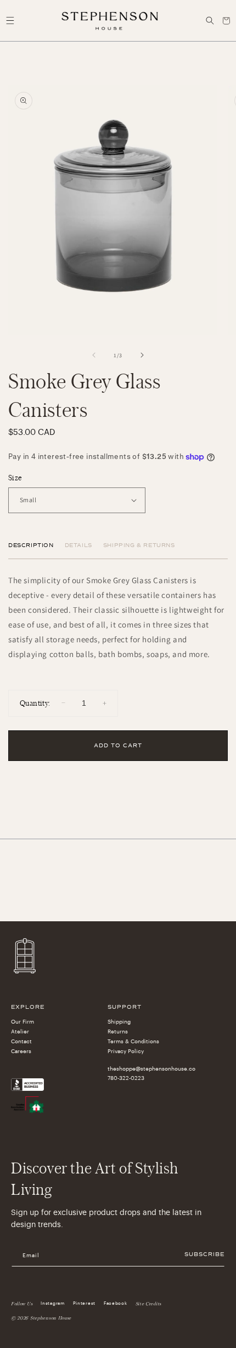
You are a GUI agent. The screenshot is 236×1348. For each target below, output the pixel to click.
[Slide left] (94, 355)
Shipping (119, 1022)
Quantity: (35, 703)
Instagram (52, 1303)
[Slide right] (142, 355)
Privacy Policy (126, 1051)
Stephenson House (50, 1318)
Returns (118, 1032)
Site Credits (148, 1303)
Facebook (115, 1303)
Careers (21, 1051)
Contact (21, 1041)
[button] (10, 21)
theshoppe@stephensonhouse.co (151, 1069)
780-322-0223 (126, 1078)
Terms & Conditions (133, 1041)
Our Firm (22, 1022)
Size (15, 477)
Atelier (20, 1032)
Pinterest (84, 1303)
